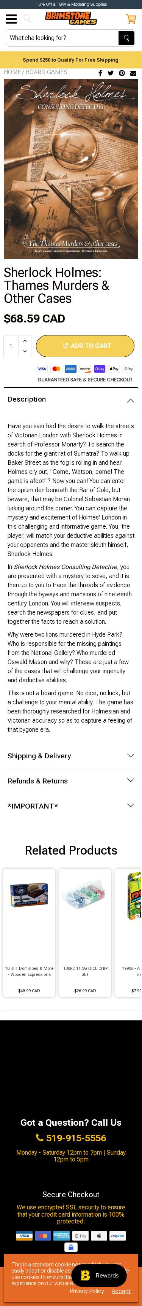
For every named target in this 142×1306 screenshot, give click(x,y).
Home (12, 72)
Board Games (46, 72)
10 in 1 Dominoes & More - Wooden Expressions (29, 971)
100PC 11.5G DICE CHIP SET (85, 971)
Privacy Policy (87, 1291)
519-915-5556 (76, 1138)
